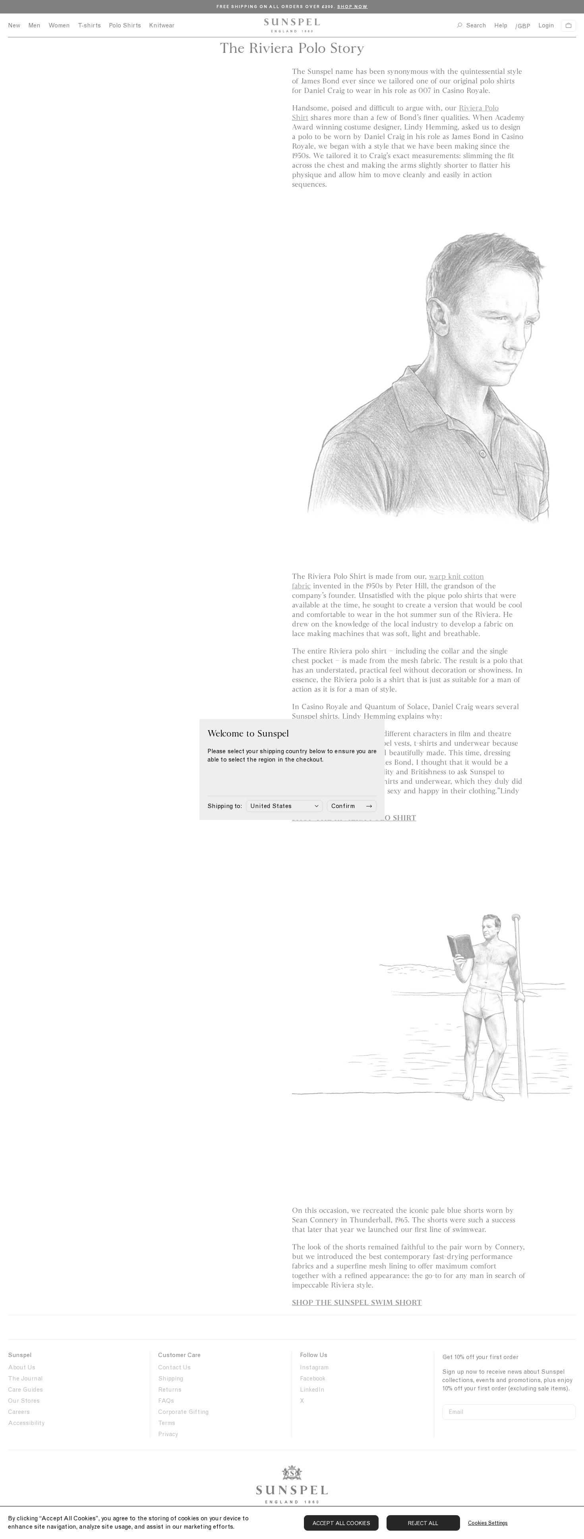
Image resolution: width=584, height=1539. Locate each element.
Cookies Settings (488, 1523)
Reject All (423, 1523)
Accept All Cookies (341, 1523)
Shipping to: (224, 806)
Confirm (343, 806)
